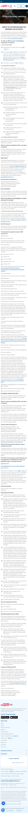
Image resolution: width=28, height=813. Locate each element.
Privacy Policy (10, 810)
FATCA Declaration (5, 244)
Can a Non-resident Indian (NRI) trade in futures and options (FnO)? (12, 380)
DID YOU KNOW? (5, 189)
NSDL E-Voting (20, 773)
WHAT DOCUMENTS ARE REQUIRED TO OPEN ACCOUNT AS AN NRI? (13, 199)
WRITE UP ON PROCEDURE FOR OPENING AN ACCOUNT (14, 28)
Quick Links (4, 721)
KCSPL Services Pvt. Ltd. (18, 762)
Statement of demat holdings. (8, 354)
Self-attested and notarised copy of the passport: (12, 291)
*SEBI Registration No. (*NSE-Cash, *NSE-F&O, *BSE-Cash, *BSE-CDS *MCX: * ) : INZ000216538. (13, 784)
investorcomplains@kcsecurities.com (10, 780)
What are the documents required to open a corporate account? (13, 445)
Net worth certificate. (6, 352)
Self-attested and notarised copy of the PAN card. (12, 301)
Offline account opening (14, 16)
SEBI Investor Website (6, 776)
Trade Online (4, 740)
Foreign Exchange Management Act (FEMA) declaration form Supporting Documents (14, 281)
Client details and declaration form (9, 288)
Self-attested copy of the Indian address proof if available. (12, 318)
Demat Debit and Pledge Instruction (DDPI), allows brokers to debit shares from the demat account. (12, 241)
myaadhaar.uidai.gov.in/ (11, 87)
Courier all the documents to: (9, 179)
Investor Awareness (8, 769)
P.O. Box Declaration (5, 273)
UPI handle (3, 744)
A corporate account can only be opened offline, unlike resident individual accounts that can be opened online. (14, 449)
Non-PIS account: (6, 224)
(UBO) (10, 614)
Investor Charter (4, 771)
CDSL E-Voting (15, 776)
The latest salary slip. (6, 347)
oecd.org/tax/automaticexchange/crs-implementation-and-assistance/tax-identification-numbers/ (12, 269)
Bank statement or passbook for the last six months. (13, 345)
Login (21, 6)
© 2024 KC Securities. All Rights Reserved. (14, 808)
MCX (16, 804)
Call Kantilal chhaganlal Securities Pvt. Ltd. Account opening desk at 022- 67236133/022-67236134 (13, 161)
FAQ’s (2, 769)
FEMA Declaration (5, 278)
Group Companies (14, 758)
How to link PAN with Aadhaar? (15, 38)
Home (2, 723)
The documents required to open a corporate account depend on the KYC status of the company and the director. (13, 454)
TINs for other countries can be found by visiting (12, 269)
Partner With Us (4, 731)
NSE (10, 804)
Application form (5, 236)
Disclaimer (19, 810)
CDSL (12, 804)
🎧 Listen (6, 49)
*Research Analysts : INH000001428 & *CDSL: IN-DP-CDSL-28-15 (14, 788)
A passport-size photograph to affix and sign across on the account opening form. (14, 285)
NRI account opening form (7, 238)
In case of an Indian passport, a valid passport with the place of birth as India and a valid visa (14, 294)
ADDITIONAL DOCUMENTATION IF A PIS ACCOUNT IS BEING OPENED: (14, 385)
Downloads (23, 771)
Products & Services (6, 750)
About (2, 725)
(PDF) (23, 47)
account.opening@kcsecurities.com (17, 166)
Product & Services (5, 727)
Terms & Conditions (5, 773)
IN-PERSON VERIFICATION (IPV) (9, 393)
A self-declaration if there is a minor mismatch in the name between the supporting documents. (13, 331)
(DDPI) (19, 470)
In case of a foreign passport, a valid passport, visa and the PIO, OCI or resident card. (14, 298)
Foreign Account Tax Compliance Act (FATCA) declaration (11, 489)
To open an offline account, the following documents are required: (12, 41)
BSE (7, 804)
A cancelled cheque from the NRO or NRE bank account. (12, 322)
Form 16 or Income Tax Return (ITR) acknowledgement (13, 349)
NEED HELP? (4, 158)
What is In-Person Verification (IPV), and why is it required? (14, 146)
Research (3, 729)
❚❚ (1, 1)
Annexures (9, 602)
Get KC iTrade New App (8, 714)
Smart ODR (13, 773)
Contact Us (3, 746)
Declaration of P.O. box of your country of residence (13, 275)
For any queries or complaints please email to (11, 780)
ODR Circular (4, 738)
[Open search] (14, 6)
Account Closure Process (7, 736)
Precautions (18, 771)
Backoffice (3, 742)
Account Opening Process (7, 733)
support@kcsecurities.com (7, 176)
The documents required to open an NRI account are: (12, 232)
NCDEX (19, 804)
